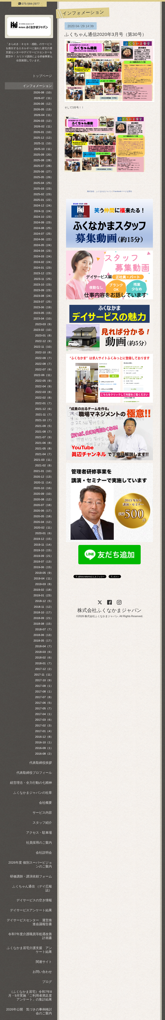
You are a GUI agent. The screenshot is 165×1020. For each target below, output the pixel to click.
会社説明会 (44, 852)
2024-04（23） (43, 250)
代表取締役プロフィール (34, 772)
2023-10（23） (43, 284)
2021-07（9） (44, 437)
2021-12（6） (44, 408)
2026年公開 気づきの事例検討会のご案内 (29, 1011)
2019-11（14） (43, 544)
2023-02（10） (43, 329)
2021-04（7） (44, 454)
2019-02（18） (43, 589)
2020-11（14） (43, 482)
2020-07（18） (43, 505)
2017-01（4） (44, 731)
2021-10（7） (44, 420)
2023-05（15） (43, 313)
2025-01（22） (43, 199)
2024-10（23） (43, 216)
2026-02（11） (43, 126)
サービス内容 (42, 812)
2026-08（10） (43, 92)
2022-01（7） (44, 403)
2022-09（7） (44, 358)
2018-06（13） (43, 635)
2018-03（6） (44, 651)
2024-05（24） (43, 245)
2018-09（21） (43, 618)
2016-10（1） (44, 742)
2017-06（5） (44, 702)
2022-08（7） (44, 363)
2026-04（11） (43, 115)
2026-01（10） (43, 132)
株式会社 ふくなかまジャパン (99, 191)
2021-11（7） (44, 414)
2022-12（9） (44, 341)
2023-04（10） (43, 318)
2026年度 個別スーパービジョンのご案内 (30, 864)
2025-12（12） (43, 137)
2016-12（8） (44, 736)
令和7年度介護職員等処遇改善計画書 (30, 936)
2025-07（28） (43, 165)
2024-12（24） (43, 205)
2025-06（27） (43, 171)
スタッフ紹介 (42, 822)
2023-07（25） (43, 301)
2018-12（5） (44, 601)
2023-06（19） (43, 307)
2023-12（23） (43, 273)
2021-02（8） (44, 465)
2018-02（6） (44, 657)
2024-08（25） (43, 228)
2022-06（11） (43, 375)
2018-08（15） (43, 623)
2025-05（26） (43, 177)
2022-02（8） (44, 397)
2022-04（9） (44, 386)
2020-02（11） (43, 527)
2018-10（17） (43, 612)
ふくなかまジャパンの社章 (32, 792)
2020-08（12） (43, 499)
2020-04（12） (43, 522)
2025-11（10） (43, 143)
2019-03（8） (44, 584)
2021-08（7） (44, 431)
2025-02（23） (43, 194)
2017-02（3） (44, 725)
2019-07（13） (43, 561)
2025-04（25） (43, 183)
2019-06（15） (43, 567)
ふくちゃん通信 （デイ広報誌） (32, 888)
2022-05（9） (44, 380)
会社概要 (45, 802)
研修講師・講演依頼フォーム (31, 876)
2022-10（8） (44, 352)
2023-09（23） (43, 290)
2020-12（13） (43, 476)
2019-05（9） (44, 572)
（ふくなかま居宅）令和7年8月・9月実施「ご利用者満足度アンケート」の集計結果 (30, 995)
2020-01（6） (44, 533)
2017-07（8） (44, 697)
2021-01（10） (43, 471)
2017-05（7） (44, 708)
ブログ (47, 981)
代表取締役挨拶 (40, 762)
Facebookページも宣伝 (122, 191)
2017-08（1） (44, 691)
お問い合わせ (42, 971)
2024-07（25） (43, 233)
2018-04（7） (44, 646)
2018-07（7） (44, 629)
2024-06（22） (43, 239)
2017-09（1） (44, 685)
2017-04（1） (44, 714)
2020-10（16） (43, 488)
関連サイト (44, 961)
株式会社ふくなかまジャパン (109, 610)
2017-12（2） (44, 669)
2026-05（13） (43, 109)
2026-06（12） (43, 103)
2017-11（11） (43, 674)
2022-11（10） (43, 346)
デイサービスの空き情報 (34, 900)
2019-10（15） (43, 550)
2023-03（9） (44, 324)
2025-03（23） (43, 188)
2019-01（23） (43, 595)
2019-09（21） (43, 556)
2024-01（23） (43, 267)
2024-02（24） (43, 262)
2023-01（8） (44, 335)
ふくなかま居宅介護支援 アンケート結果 (29, 949)
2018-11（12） (43, 606)
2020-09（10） (43, 493)
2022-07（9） (44, 369)
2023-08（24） (43, 295)
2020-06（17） (43, 510)
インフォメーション (37, 86)
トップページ (42, 76)
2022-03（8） (44, 392)
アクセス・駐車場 (39, 832)
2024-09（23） (43, 222)
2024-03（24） (43, 256)
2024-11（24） (43, 211)
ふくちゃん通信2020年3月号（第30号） (105, 34)
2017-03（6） (44, 719)
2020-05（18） (43, 516)
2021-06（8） (44, 442)
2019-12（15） (43, 538)
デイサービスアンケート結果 (31, 910)
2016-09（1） (44, 748)
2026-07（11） (43, 98)
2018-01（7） (44, 663)
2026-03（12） (43, 120)
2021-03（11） (43, 459)
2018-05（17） (43, 640)
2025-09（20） (43, 154)
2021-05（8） (44, 448)
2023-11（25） (43, 279)
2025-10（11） (43, 149)
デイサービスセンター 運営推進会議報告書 (29, 922)
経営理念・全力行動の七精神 (31, 782)
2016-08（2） (44, 753)
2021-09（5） (44, 426)
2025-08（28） (43, 160)
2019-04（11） (43, 578)
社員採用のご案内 (39, 842)
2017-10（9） (44, 680)
